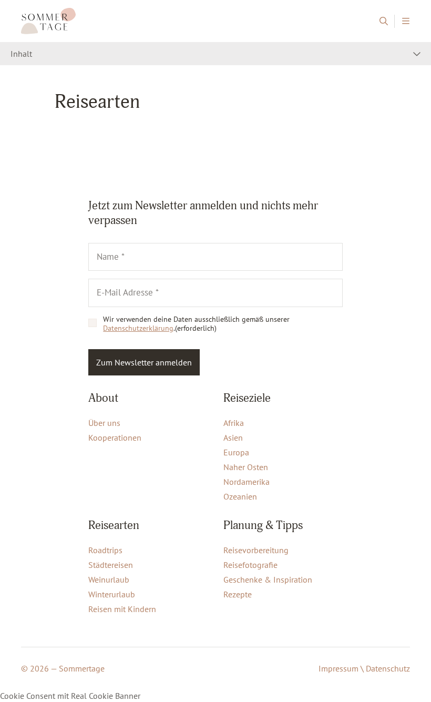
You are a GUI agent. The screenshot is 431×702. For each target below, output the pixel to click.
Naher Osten (245, 467)
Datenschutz (388, 668)
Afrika (233, 423)
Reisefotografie (250, 564)
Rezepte (237, 594)
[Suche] (383, 21)
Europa (236, 452)
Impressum (338, 668)
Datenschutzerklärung (138, 328)
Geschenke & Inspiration (267, 579)
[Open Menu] (405, 21)
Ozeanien (240, 496)
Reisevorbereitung (256, 550)
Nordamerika (246, 481)
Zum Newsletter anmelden (144, 362)
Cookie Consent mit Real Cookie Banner (70, 695)
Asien (233, 437)
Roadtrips (105, 550)
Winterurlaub (111, 594)
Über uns (104, 423)
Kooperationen (114, 437)
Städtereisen (110, 564)
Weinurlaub (108, 579)
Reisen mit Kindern (122, 609)
